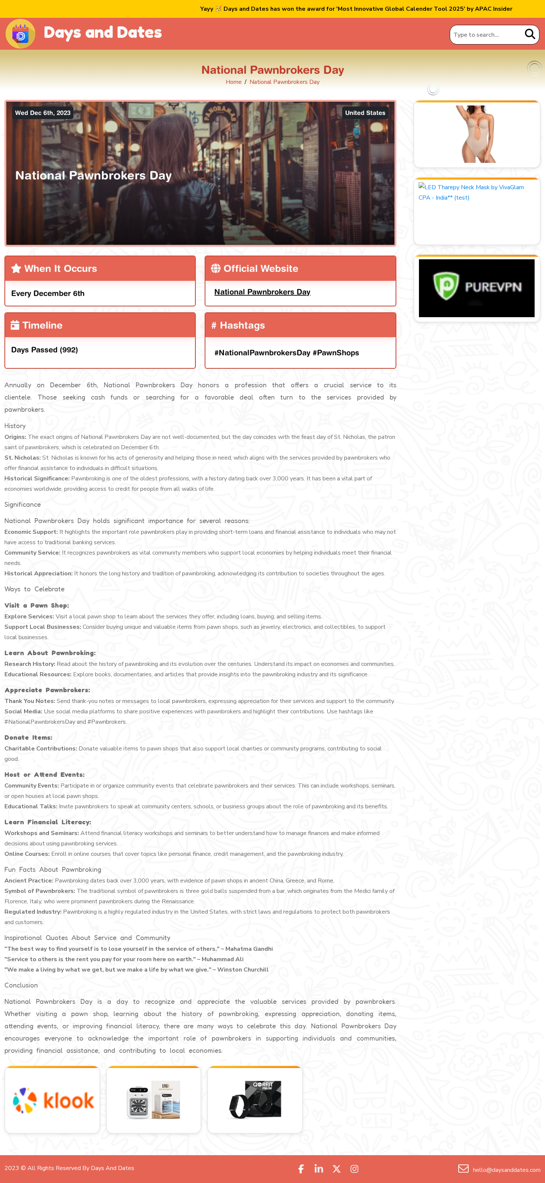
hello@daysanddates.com (506, 1170)
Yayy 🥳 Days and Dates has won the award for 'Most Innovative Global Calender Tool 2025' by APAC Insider (356, 9)
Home (234, 82)
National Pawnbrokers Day (262, 291)
